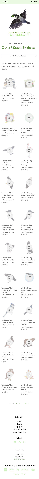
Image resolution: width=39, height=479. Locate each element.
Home (3, 43)
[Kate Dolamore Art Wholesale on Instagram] (24, 443)
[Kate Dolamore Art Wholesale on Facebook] (15, 443)
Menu (6, 2)
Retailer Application (19, 432)
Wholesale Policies (19, 429)
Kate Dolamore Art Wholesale (25, 465)
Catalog (19, 424)
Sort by (4, 53)
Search (19, 421)
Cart (35, 2)
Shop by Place (19, 427)
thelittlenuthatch (19, 459)
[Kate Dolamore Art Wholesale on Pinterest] (19, 443)
